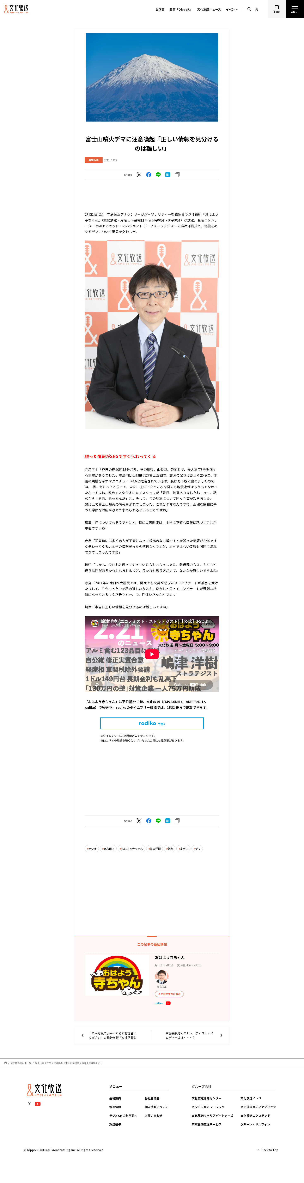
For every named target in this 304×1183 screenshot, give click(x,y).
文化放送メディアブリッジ (258, 1107)
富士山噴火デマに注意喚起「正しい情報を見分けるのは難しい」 (69, 1062)
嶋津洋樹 (155, 849)
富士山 (184, 849)
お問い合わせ (154, 1115)
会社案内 (115, 1098)
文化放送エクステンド (255, 1115)
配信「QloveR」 (181, 9)
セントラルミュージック (208, 1107)
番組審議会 (152, 1098)
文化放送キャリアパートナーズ (212, 1115)
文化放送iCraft (251, 1098)
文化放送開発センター (206, 1098)
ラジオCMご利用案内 (123, 1115)
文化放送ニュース (209, 9)
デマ (198, 849)
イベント (232, 9)
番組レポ (94, 160)
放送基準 (115, 1124)
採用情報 (115, 1107)
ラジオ (93, 849)
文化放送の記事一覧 (21, 1062)
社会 (170, 849)
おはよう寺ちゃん (132, 849)
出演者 (160, 9)
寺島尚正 (109, 849)
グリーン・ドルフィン (255, 1124)
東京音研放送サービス (206, 1124)
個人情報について (157, 1107)
